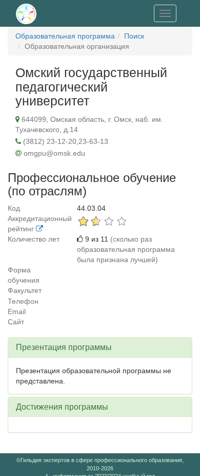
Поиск (134, 36)
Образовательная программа (65, 36)
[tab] (100, 347)
